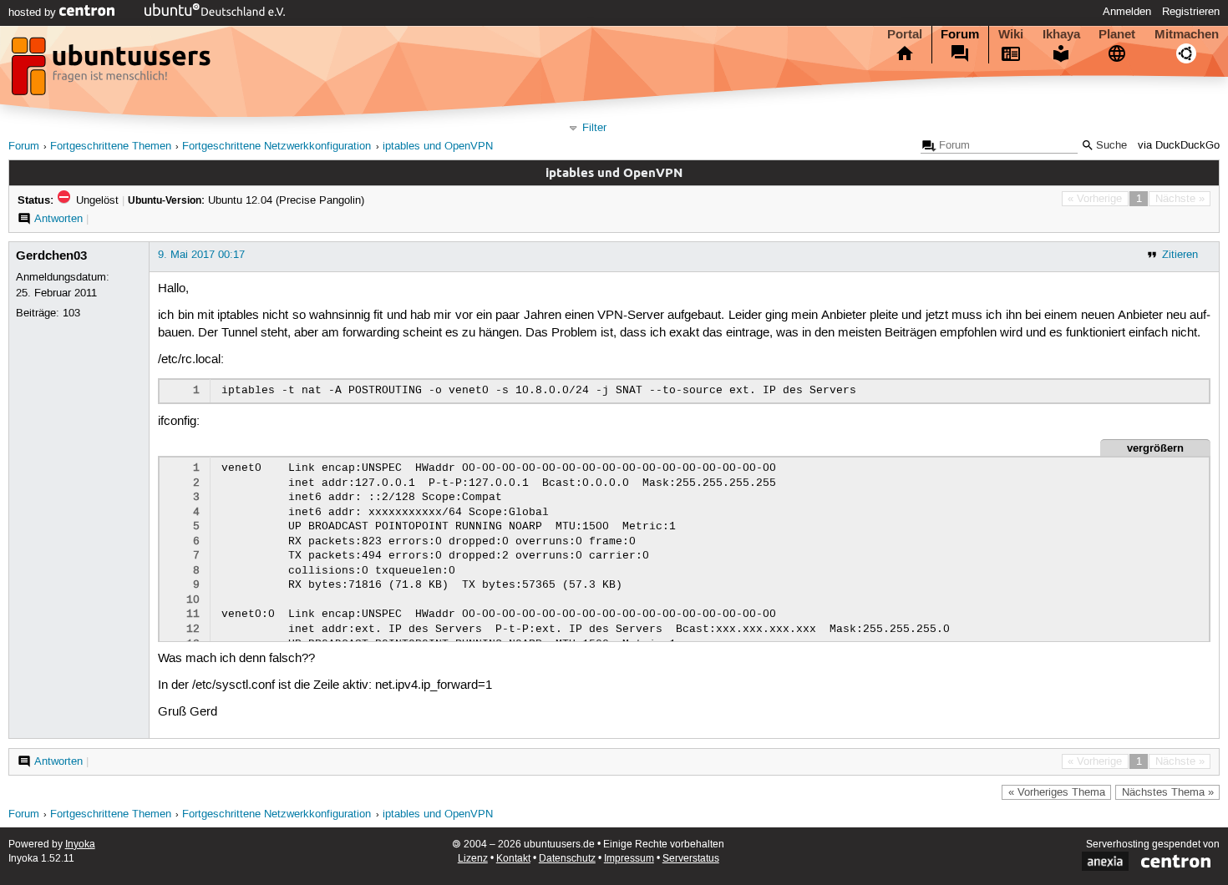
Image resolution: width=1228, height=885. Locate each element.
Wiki (1010, 34)
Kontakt (513, 858)
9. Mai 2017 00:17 (201, 254)
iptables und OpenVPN (438, 146)
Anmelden (1127, 11)
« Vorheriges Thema (1056, 792)
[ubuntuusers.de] (112, 71)
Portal (904, 34)
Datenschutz (567, 858)
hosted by (33, 12)
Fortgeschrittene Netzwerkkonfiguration (276, 146)
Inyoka (80, 844)
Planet (1117, 34)
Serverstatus (690, 858)
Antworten (58, 218)
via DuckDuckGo (1179, 145)
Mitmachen (1186, 34)
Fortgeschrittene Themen (110, 146)
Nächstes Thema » (1168, 792)
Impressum (629, 858)
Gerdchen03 (51, 255)
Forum (960, 34)
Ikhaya (1061, 34)
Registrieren (1191, 11)
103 (71, 313)
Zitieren (1180, 254)
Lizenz (473, 858)
